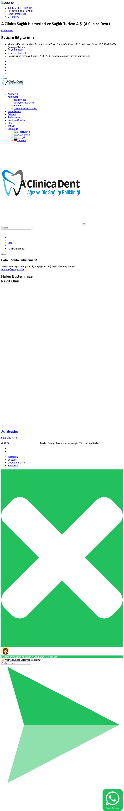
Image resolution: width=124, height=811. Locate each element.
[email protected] (17, 13)
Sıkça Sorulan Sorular (25, 108)
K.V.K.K (17, 105)
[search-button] (33, 228)
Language (13, 128)
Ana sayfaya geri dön (12, 269)
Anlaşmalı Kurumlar (24, 102)
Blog (10, 123)
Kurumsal (13, 96)
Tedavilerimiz (14, 117)
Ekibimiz (12, 114)
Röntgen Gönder (16, 120)
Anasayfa (13, 94)
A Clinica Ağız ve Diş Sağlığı (24, 443)
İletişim (11, 126)
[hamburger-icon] (2, 89)
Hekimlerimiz (14, 111)
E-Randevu (7, 30)
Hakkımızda (20, 99)
